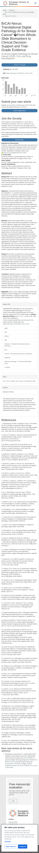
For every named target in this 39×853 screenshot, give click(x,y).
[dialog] (19, 838)
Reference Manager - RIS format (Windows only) (17, 362)
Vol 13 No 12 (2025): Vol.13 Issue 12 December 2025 (19, 381)
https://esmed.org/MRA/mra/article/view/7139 (18, 320)
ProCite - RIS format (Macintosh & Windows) (18, 354)
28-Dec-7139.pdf (19, 65)
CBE (5, 340)
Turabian (7, 367)
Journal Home (13, 822)
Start (13, 801)
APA (5, 332)
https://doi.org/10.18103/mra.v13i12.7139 (19, 73)
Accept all (23, 846)
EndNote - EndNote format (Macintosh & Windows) (17, 345)
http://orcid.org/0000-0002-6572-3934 (14, 153)
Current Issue (13, 824)
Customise (7, 841)
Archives (11, 10)
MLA (5, 350)
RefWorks (7, 357)
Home (5, 10)
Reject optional (11, 846)
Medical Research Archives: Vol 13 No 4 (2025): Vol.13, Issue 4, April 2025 (21, 765)
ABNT (6, 328)
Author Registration (19, 111)
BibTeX (6, 336)
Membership (19, 140)
